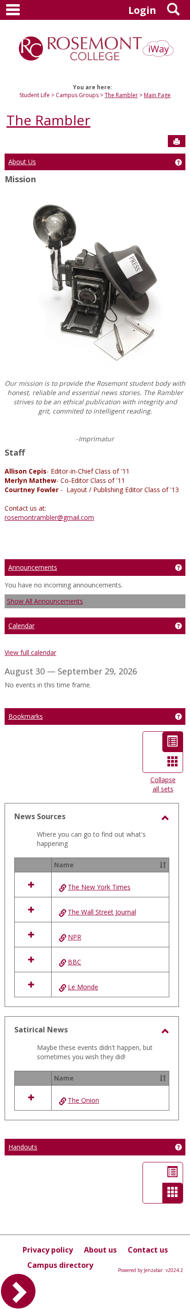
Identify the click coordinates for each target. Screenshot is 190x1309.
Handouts (22, 1146)
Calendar (21, 625)
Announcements (32, 567)
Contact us (148, 1250)
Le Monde (83, 986)
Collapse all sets (163, 784)
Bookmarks (25, 716)
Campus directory (60, 1265)
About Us (22, 161)
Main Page (157, 95)
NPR (74, 936)
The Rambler (121, 95)
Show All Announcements (45, 601)
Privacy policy (48, 1250)
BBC (74, 961)
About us (100, 1250)
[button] (163, 865)
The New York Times (99, 887)
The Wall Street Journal (102, 912)
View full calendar (30, 652)
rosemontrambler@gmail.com (49, 517)
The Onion (83, 1100)
